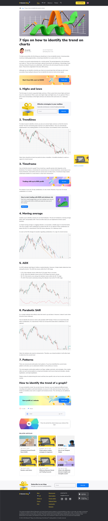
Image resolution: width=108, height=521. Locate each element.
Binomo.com (52, 493)
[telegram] (61, 498)
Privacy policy (52, 498)
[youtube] (70, 498)
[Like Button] (20, 409)
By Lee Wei (27, 50)
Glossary (51, 507)
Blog (38, 3)
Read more (24, 206)
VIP (44, 3)
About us (50, 3)
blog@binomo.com (64, 495)
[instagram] (66, 498)
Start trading (81, 3)
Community (52, 504)
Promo (56, 3)
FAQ (38, 504)
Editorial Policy (52, 501)
